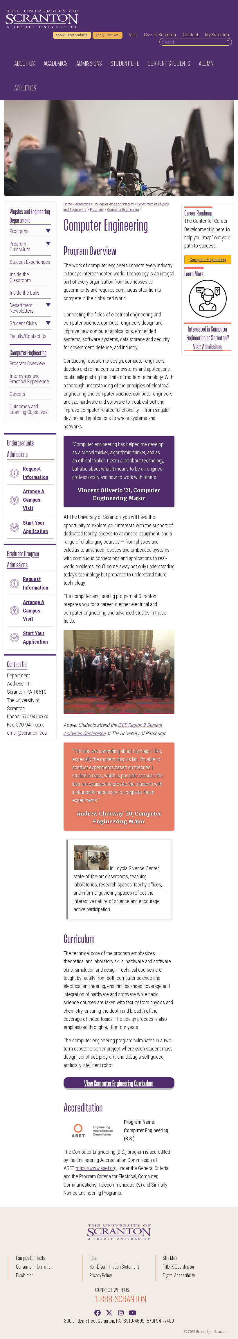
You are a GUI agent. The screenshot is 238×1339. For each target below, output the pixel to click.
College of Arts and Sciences (114, 204)
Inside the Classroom (20, 277)
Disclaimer (24, 1275)
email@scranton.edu (27, 733)
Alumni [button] (206, 63)
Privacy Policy (100, 1275)
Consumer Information (34, 1266)
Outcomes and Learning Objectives (29, 409)
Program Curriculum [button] (20, 246)
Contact (190, 35)
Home (68, 204)
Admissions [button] (89, 63)
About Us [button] (24, 63)
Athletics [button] (25, 87)
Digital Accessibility (179, 1275)
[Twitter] (109, 1312)
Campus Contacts (30, 1257)
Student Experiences (30, 262)
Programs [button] (19, 231)
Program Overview (27, 363)
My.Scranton (217, 35)
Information (35, 473)
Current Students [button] (169, 63)
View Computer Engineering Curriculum (119, 1082)
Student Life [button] (125, 63)
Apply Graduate (107, 35)
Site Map (170, 1257)
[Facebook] (97, 1312)
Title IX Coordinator (178, 1266)
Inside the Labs (24, 293)
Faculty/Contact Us (28, 336)
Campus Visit (33, 499)
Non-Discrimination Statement (114, 1266)
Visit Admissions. (208, 346)
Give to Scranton (160, 35)
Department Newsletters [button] (22, 308)
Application (35, 527)
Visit (133, 35)
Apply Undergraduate (72, 35)
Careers (17, 394)
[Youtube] (132, 1312)
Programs (97, 210)
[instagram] (121, 1312)
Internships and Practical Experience (29, 378)
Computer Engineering (123, 210)
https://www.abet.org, (96, 1168)
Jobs (92, 1257)
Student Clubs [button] (23, 323)
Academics (82, 204)
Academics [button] (56, 63)
